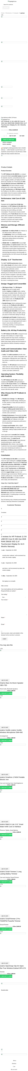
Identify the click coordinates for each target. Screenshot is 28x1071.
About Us (3, 995)
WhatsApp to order (6, 976)
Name (3, 617)
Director (3, 1008)
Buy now (22, 135)
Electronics (9, 13)
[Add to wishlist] (10, 960)
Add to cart (12, 135)
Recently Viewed (5, 1014)
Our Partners (4, 1000)
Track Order (4, 1035)
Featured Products (5, 1016)
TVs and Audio (4, 1026)
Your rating (4, 594)
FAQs (2, 998)
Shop (2, 1032)
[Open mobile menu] (1, 1)
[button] (8, 139)
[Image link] (14, 985)
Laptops (22, 13)
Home (2, 13)
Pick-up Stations (5, 1040)
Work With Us (4, 1003)
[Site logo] (12, 1)
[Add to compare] (2, 960)
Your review (4, 599)
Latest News (4, 1037)
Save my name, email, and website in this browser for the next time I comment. (12, 634)
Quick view (6, 960)
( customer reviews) (12, 133)
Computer (15, 13)
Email (3, 624)
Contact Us (3, 1005)
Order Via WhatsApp (8, 139)
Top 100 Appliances (5, 1019)
